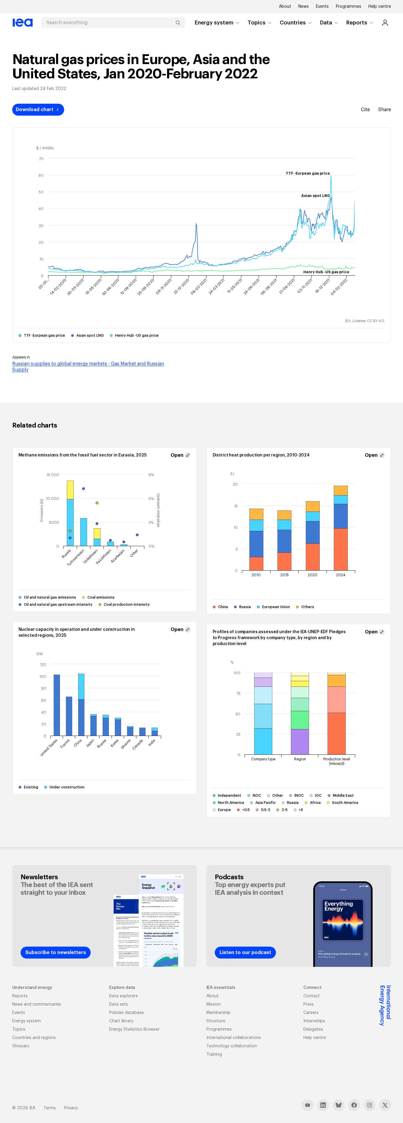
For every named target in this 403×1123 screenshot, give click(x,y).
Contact (311, 996)
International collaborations (233, 1038)
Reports (356, 22)
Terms (50, 1108)
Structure (215, 1021)
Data (326, 22)
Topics (256, 22)
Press (308, 1004)
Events (322, 6)
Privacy (71, 1108)
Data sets (118, 1004)
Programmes (348, 6)
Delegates (313, 1029)
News (303, 6)
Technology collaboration (231, 1046)
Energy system (214, 22)
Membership (218, 1013)
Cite (365, 109)
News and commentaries (36, 1004)
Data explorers (123, 996)
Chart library (121, 1021)
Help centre (379, 6)
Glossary (20, 1046)
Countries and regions (34, 1038)
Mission (213, 1004)
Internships (314, 1021)
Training (214, 1054)
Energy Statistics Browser (134, 1029)
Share (384, 109)
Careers (311, 1013)
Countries (293, 22)
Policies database (126, 1013)
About (285, 6)
